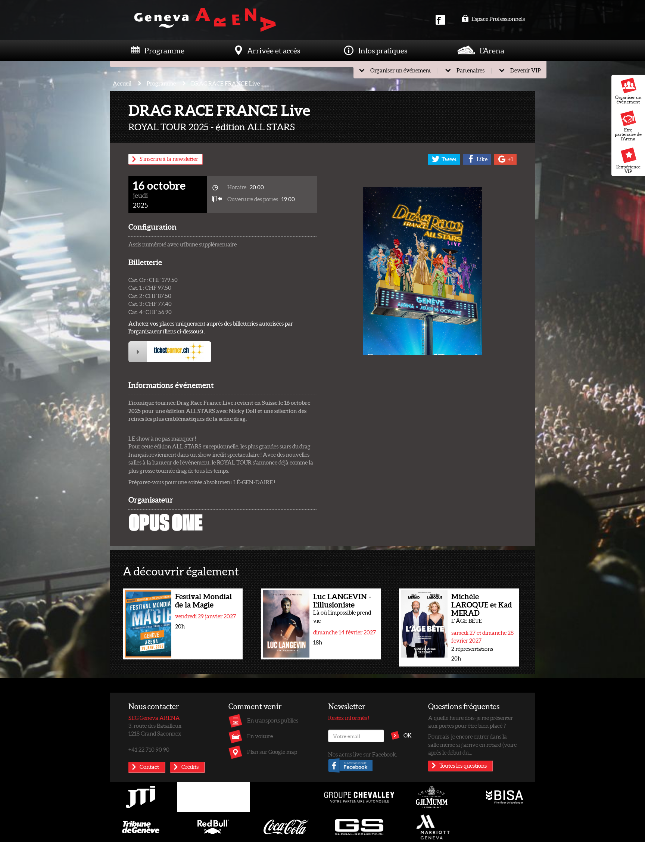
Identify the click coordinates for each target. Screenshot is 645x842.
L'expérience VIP (628, 169)
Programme (164, 50)
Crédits (190, 766)
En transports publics (272, 720)
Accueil (122, 83)
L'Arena (492, 50)
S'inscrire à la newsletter (169, 158)
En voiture (260, 736)
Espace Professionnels (497, 18)
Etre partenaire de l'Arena (628, 134)
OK (407, 735)
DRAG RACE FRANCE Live (225, 83)
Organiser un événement (628, 99)
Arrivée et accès (273, 50)
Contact (149, 766)
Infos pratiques (382, 50)
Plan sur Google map (272, 751)
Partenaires (470, 70)
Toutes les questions (463, 765)
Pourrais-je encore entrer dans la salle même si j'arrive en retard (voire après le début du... (472, 744)
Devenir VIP (525, 70)
